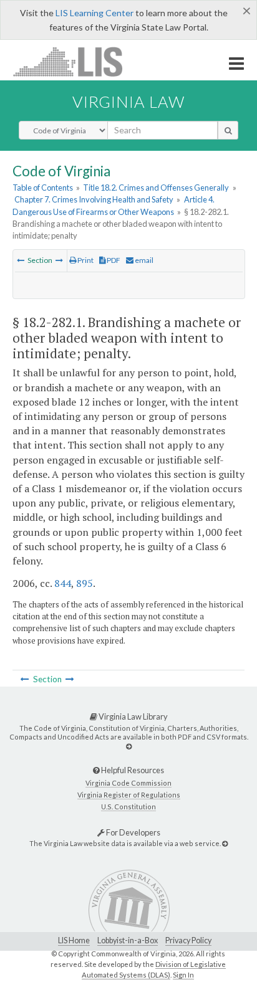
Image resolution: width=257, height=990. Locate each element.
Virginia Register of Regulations (128, 795)
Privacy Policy (188, 940)
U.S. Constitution (128, 806)
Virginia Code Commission (128, 783)
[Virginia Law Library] (129, 746)
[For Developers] (225, 843)
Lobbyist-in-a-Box (127, 940)
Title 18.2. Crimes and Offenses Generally (156, 188)
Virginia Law (128, 101)
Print (85, 260)
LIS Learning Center (94, 12)
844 (62, 583)
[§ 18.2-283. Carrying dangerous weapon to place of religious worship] (59, 260)
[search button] (228, 130)
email (143, 260)
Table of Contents (42, 188)
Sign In (183, 975)
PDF (112, 260)
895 (84, 583)
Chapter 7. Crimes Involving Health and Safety (93, 199)
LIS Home (74, 940)
